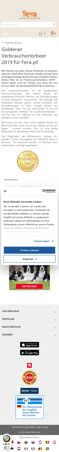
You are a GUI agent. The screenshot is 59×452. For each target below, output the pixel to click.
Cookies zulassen (29, 250)
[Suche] (54, 24)
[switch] (6, 447)
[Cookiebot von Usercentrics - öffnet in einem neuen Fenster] (42, 191)
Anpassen (28, 259)
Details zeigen (41, 241)
